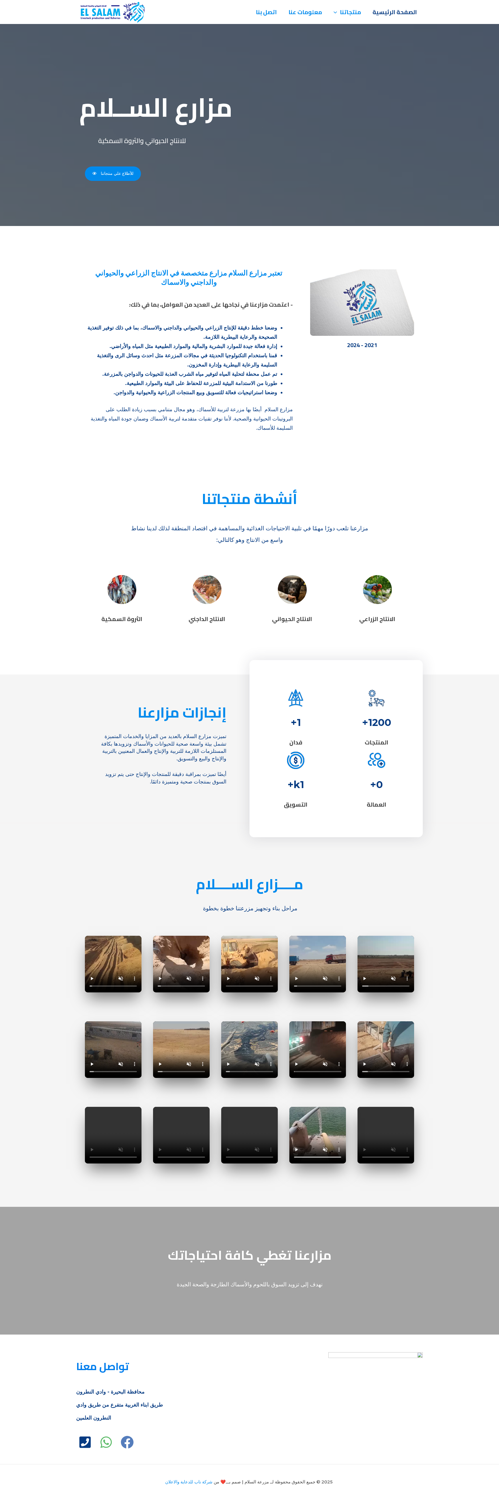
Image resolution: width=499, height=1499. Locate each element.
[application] (337, 12)
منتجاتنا (350, 12)
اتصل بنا (266, 12)
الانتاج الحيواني (292, 619)
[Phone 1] (85, 1442)
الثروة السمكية (121, 619)
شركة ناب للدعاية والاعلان (189, 1482)
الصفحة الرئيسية (395, 12)
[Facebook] (127, 1442)
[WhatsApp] (106, 1442)
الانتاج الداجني (207, 619)
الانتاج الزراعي (377, 619)
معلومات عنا (305, 12)
